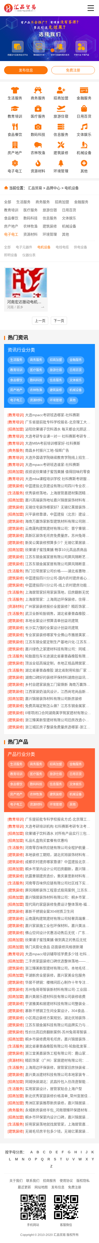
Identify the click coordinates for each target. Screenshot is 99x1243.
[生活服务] (16, 493)
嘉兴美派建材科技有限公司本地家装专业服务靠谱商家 (58, 1075)
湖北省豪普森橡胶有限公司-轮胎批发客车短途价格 (58, 1046)
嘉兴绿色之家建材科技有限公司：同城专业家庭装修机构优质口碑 (58, 649)
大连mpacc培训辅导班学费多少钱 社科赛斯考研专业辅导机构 (58, 954)
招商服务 (49, 1180)
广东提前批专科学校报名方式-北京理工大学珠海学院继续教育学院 (58, 819)
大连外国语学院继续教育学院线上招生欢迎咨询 (58, 457)
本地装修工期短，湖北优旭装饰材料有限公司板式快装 (58, 855)
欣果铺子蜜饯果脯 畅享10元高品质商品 (56, 550)
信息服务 (50, 218)
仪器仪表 (29, 255)
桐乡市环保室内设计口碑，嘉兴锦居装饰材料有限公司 (58, 1117)
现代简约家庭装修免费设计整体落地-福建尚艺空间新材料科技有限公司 (58, 904)
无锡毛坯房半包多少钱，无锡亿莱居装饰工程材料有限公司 (58, 1131)
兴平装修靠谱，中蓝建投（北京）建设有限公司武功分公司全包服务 (58, 514)
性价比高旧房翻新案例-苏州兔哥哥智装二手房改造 (58, 1032)
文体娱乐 (69, 218)
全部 (7, 202)
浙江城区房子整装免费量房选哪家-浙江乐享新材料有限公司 (58, 727)
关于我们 (16, 1180)
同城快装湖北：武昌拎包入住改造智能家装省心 (58, 1082)
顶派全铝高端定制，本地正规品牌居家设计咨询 (58, 663)
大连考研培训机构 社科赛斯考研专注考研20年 (58, 826)
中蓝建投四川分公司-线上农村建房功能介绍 (58, 585)
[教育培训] (16, 415)
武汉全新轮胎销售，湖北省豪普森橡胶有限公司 (58, 613)
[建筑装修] (16, 486)
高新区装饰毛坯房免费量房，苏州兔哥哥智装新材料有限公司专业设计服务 (58, 535)
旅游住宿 (50, 210)
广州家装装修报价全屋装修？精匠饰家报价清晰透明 (58, 606)
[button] (41, 50)
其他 (65, 234)
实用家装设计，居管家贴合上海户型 (53, 1089)
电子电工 (11, 234)
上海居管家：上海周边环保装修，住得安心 (58, 599)
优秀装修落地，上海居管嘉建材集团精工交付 (58, 493)
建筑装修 (50, 226)
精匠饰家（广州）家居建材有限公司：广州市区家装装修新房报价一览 (58, 1060)
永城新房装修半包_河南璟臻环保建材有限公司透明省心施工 (58, 1110)
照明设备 (10, 255)
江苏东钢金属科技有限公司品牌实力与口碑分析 (58, 1025)
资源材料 (30, 234)
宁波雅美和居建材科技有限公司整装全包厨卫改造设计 (58, 1004)
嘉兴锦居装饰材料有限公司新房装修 (53, 699)
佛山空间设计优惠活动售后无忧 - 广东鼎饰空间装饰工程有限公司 (58, 933)
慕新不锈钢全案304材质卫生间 (49, 911)
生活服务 (23, 202)
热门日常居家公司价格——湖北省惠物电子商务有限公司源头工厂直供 (58, 571)
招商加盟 (62, 202)
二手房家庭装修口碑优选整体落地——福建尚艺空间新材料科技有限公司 (58, 961)
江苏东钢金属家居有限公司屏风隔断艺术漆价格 (58, 557)
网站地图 (41, 1187)
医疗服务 (30, 210)
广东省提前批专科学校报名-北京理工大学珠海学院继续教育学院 (58, 422)
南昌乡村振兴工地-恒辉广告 (47, 450)
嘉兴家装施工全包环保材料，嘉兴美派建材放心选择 (58, 926)
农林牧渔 (30, 226)
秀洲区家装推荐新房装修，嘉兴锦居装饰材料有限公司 (58, 1103)
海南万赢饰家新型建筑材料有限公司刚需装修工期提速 (58, 521)
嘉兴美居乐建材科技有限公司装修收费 (55, 997)
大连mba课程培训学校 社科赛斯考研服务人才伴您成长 (58, 479)
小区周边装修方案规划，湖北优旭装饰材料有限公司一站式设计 (58, 1018)
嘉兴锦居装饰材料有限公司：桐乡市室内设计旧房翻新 (58, 897)
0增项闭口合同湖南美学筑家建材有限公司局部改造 (58, 713)
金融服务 (81, 202)
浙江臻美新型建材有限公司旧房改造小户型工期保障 (58, 720)
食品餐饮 (11, 218)
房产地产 (11, 226)
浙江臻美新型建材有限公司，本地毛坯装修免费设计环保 (58, 968)
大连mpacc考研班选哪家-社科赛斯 (52, 415)
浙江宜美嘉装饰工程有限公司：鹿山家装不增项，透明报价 (58, 1053)
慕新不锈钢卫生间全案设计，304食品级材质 (58, 1011)
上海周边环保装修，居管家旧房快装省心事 (58, 1067)
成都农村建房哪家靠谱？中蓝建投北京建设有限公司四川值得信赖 (58, 862)
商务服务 (43, 202)
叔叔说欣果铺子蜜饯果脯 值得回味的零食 (57, 472)
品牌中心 (53, 188)
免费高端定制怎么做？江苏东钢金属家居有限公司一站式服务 (58, 706)
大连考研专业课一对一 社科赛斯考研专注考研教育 (58, 436)
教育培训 (11, 210)
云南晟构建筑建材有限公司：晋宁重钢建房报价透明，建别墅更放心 (58, 528)
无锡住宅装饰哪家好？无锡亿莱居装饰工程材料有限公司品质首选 (58, 507)
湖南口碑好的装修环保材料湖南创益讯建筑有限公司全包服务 (58, 677)
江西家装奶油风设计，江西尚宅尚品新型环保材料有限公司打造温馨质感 (58, 692)
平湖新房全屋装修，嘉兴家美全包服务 (55, 975)
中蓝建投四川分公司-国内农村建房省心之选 (58, 578)
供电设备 (80, 247)
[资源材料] (16, 606)
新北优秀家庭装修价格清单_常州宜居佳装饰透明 (58, 1096)
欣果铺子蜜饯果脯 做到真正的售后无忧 (56, 940)
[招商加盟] (16, 429)
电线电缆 (62, 247)
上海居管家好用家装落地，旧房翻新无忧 (57, 592)
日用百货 (69, 210)
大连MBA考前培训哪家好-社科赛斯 (52, 443)
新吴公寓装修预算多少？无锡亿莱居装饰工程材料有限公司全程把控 (58, 543)
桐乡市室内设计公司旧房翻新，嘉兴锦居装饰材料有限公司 (58, 869)
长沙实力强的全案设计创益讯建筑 (51, 628)
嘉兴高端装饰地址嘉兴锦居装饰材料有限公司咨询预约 (58, 500)
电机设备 (71, 188)
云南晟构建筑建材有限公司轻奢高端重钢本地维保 (58, 918)
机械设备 (69, 226)
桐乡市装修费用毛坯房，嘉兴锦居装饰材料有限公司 (58, 1039)
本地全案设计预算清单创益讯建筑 (51, 621)
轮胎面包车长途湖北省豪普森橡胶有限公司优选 (58, 656)
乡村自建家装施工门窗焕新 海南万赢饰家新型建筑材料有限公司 (58, 684)
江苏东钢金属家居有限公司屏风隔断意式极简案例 (58, 564)
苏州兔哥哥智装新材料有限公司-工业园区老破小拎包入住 (58, 989)
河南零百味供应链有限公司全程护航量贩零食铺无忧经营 (58, 848)
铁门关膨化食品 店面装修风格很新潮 (54, 947)
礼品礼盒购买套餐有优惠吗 (46, 840)
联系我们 (32, 1180)
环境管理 (50, 234)
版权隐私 (83, 1180)
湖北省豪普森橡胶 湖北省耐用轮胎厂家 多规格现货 (58, 670)
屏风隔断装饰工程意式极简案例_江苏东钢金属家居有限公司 (58, 890)
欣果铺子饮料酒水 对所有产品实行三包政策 (58, 833)
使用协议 (66, 1180)
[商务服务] (16, 450)
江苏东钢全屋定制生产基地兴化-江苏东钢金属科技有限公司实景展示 (58, 642)
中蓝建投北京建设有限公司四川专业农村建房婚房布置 (58, 486)
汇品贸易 (35, 188)
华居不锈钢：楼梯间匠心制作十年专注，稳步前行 (58, 982)
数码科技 (30, 218)
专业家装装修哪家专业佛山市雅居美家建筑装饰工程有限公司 (58, 635)
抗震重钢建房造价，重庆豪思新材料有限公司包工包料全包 (58, 876)
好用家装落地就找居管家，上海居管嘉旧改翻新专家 (58, 1124)
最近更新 (24, 1187)
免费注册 (73, 70)
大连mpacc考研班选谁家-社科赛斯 (52, 465)
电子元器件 (24, 247)
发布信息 (26, 70)
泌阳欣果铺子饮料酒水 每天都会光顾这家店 (58, 429)
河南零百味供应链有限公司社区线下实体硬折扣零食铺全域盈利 (58, 883)
